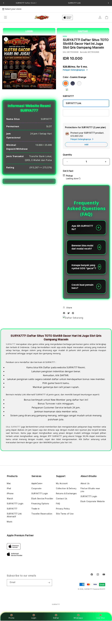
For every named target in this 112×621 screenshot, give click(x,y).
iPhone (10, 493)
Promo (11, 618)
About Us (85, 483)
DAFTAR (83, 31)
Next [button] (108, 3)
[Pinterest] (74, 314)
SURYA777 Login (74, 112)
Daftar (56, 618)
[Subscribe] (49, 582)
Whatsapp (78, 618)
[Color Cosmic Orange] (65, 83)
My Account (62, 483)
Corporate (36, 488)
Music (9, 522)
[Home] (42, 17)
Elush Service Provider (42, 498)
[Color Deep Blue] (72, 83)
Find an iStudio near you (90, 489)
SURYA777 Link (74, 3)
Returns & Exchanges (66, 493)
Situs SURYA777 (13, 427)
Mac (9, 483)
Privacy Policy (63, 509)
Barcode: (83, 52)
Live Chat (100, 618)
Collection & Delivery (66, 488)
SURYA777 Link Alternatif (14, 515)
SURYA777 (26, 3)
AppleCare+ (37, 483)
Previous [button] (3, 3)
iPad (9, 488)
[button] (5, 17)
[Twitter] (69, 314)
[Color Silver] (79, 83)
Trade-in (35, 509)
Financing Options (40, 504)
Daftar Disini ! (30, 3)
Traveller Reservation (41, 514)
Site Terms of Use (64, 514)
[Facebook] (65, 314)
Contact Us (61, 498)
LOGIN (29, 31)
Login (33, 618)
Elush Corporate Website (93, 501)
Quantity (67, 154)
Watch (10, 498)
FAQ (58, 504)
